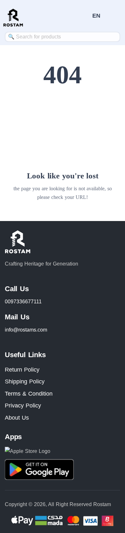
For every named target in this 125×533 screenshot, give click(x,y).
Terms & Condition (29, 393)
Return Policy (22, 369)
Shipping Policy (25, 381)
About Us (17, 417)
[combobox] (62, 36)
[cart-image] (84, 16)
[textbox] (62, 36)
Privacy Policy (23, 405)
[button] (96, 15)
